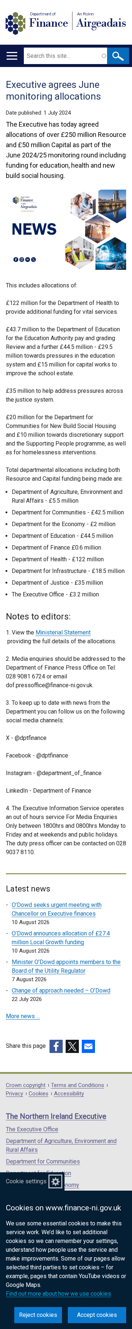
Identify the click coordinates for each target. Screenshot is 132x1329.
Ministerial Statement (63, 632)
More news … (23, 1016)
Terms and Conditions (77, 1085)
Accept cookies (97, 1314)
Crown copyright (25, 1085)
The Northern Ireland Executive (56, 1116)
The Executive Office (32, 1129)
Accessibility (69, 1094)
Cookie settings (26, 1181)
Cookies (38, 1094)
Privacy (14, 1094)
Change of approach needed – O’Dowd (61, 990)
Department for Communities (43, 1161)
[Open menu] (12, 56)
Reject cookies (38, 1314)
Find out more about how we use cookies (58, 1293)
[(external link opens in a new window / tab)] (56, 1046)
